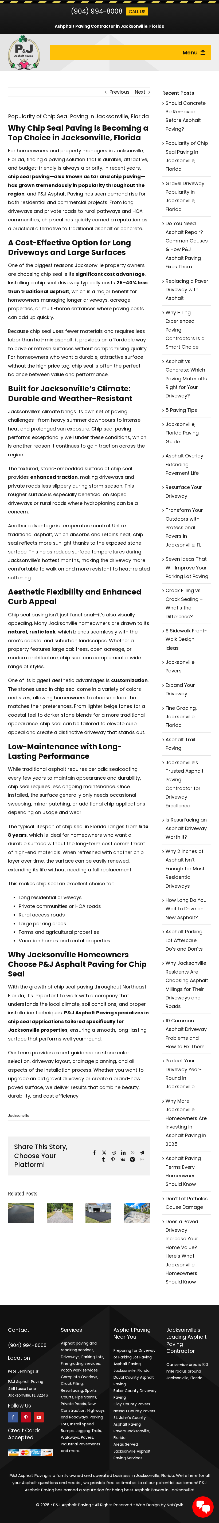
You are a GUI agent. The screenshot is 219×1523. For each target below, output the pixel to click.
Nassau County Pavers (134, 1411)
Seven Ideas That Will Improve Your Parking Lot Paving (187, 568)
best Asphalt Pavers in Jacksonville (158, 1490)
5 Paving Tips (181, 410)
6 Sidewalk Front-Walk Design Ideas (186, 639)
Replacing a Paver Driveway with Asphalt (187, 290)
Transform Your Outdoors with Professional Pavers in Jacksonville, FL (184, 527)
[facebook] (13, 1417)
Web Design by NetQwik (159, 1505)
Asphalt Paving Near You (132, 1333)
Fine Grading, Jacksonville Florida (181, 717)
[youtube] (39, 1417)
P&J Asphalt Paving (29, 1475)
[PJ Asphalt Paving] (24, 37)
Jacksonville (18, 1115)
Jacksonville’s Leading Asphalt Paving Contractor (186, 1340)
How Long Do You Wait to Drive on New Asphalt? (186, 909)
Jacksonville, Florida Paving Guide (182, 433)
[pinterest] (26, 1417)
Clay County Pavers (132, 1404)
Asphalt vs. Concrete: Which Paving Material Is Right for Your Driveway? (186, 378)
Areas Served (126, 1444)
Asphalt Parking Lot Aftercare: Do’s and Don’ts (184, 940)
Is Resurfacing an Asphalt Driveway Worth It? (186, 828)
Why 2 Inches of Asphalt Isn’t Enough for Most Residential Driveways (185, 868)
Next (140, 92)
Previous (120, 92)
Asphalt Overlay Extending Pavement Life (184, 464)
